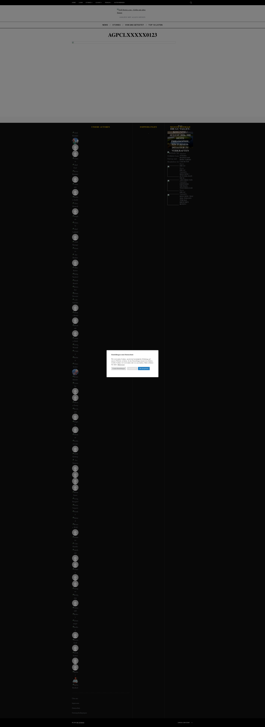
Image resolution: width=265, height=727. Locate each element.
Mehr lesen (121, 365)
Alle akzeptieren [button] (143, 368)
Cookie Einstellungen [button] (119, 368)
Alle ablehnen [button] (132, 368)
